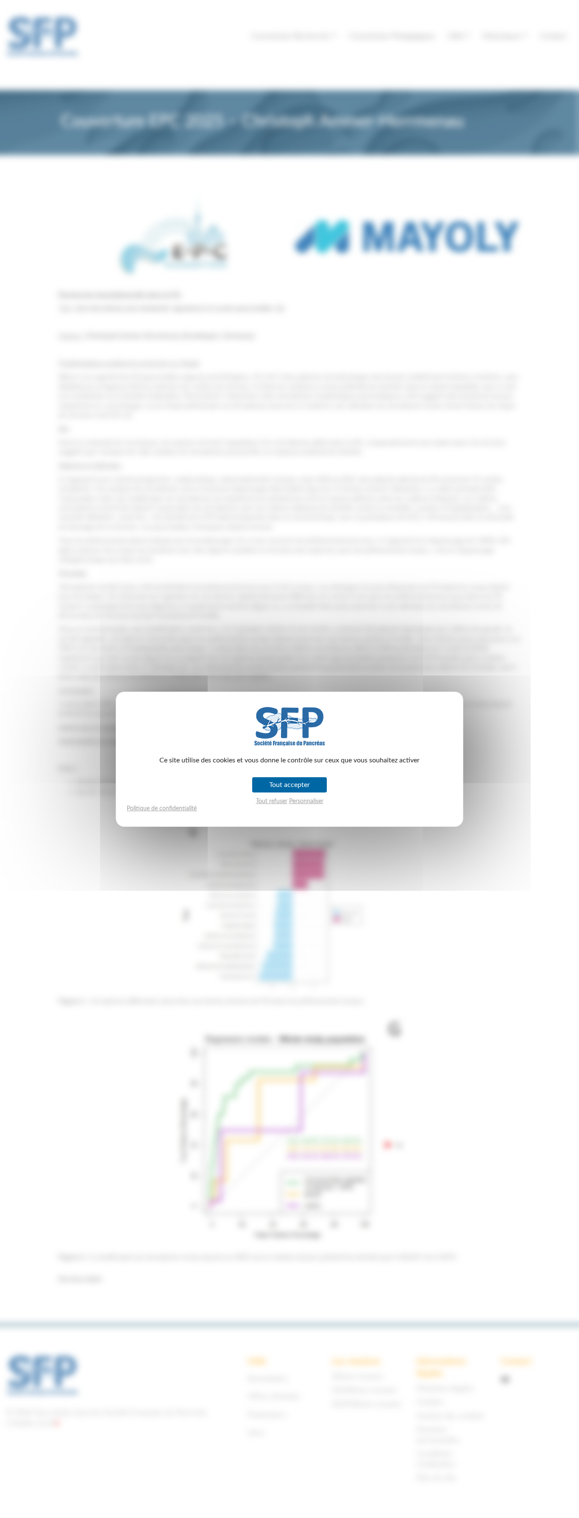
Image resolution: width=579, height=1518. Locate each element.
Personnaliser (306, 801)
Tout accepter (289, 784)
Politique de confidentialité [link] (162, 809)
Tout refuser (271, 801)
